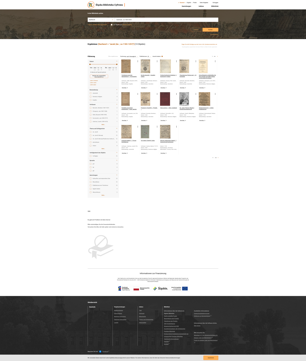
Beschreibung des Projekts (171, 318)
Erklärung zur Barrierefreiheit (202, 316)
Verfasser (141, 313)
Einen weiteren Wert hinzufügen (98, 24)
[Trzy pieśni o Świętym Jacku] (147, 131)
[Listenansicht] (162, 56)
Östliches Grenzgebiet (120, 319)
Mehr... (103, 124)
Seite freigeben (204, 2)
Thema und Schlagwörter (146, 319)
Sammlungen (186, 6)
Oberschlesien (118, 313)
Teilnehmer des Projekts (170, 321)
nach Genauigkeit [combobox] (131, 56)
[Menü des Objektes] (138, 61)
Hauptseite (92, 307)
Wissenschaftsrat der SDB (171, 326)
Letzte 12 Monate (94, 80)
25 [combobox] (148, 56)
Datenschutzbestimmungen (201, 313)
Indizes (201, 6)
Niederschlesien (118, 310)
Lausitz (116, 322)
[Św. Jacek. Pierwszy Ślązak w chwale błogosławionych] (186, 99)
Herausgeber (142, 322)
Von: (91, 67)
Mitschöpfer (142, 316)
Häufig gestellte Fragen (170, 316)
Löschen (196, 29)
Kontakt (166, 344)
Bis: (106, 67)
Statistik (166, 341)
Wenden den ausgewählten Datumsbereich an (99, 76)
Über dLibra (197, 325)
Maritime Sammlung (120, 316)
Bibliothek (214, 6)
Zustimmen (211, 358)
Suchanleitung (214, 34)
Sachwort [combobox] (92, 19)
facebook (105, 351)
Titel (140, 310)
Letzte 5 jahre (93, 84)
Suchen (210, 29)
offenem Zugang (127, 24)
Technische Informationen (171, 339)
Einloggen (215, 2)
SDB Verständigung (169, 323)
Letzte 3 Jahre (93, 82)
